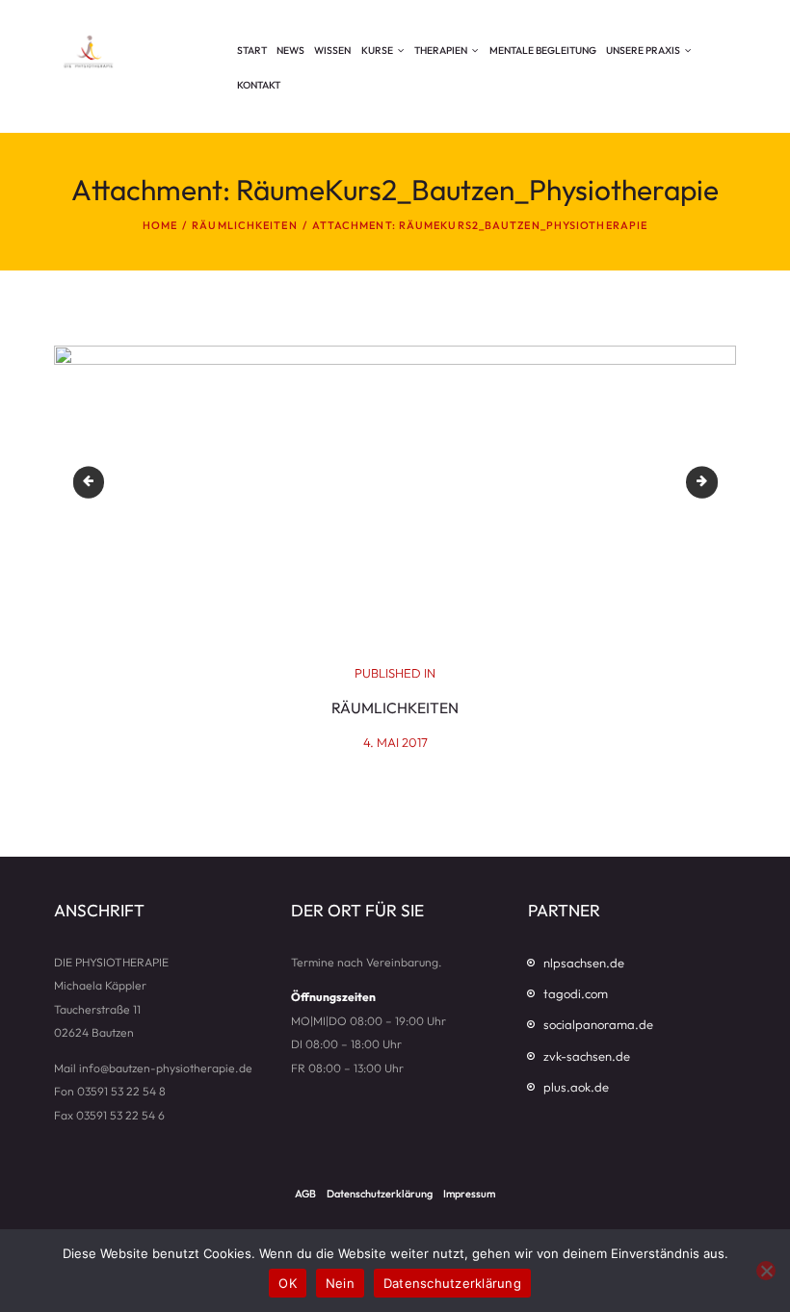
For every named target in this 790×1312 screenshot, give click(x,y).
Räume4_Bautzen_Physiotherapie (95, 482)
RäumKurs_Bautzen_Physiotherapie (709, 482)
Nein (340, 1283)
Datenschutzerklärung (452, 1283)
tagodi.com (575, 993)
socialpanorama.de (598, 1024)
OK (287, 1283)
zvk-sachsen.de (586, 1056)
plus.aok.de (576, 1086)
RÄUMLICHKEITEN (244, 225)
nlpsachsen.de (583, 962)
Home (160, 225)
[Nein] (766, 1270)
